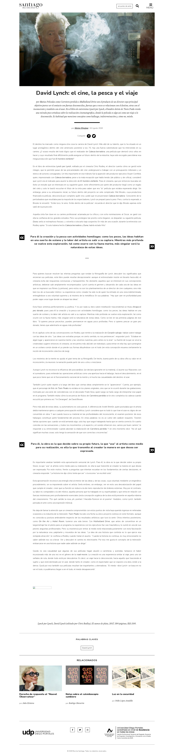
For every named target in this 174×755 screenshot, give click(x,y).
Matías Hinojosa (81, 128)
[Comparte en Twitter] (94, 136)
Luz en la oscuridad (123, 694)
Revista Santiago (30, 6)
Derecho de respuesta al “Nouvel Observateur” (38, 695)
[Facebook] (72, 730)
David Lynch (87, 648)
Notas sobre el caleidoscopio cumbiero (82, 695)
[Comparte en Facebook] (89, 136)
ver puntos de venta (124, 6)
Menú (149, 7)
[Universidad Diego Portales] (38, 732)
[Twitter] (80, 730)
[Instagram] (87, 730)
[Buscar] (137, 6)
